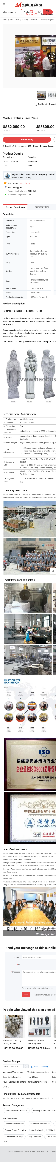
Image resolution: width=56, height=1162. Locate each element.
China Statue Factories (14, 1123)
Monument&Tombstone (13, 1072)
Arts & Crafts (14, 20)
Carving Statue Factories (15, 1130)
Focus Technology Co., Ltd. (34, 1151)
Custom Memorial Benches (16, 1110)
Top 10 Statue (35, 1136)
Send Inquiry (27, 139)
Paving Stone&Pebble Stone (14, 1082)
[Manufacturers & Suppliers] (28, 4)
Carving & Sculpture (29, 20)
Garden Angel (37, 1130)
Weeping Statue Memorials (44, 1110)
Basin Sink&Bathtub (11, 1077)
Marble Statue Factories (40, 1123)
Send (26, 994)
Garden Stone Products (37, 1082)
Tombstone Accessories (37, 1072)
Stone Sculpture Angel (14, 1136)
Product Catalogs (41, 1066)
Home (5, 20)
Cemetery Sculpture (47, 20)
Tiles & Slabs (32, 1077)
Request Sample (47, 146)
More (5, 1141)
